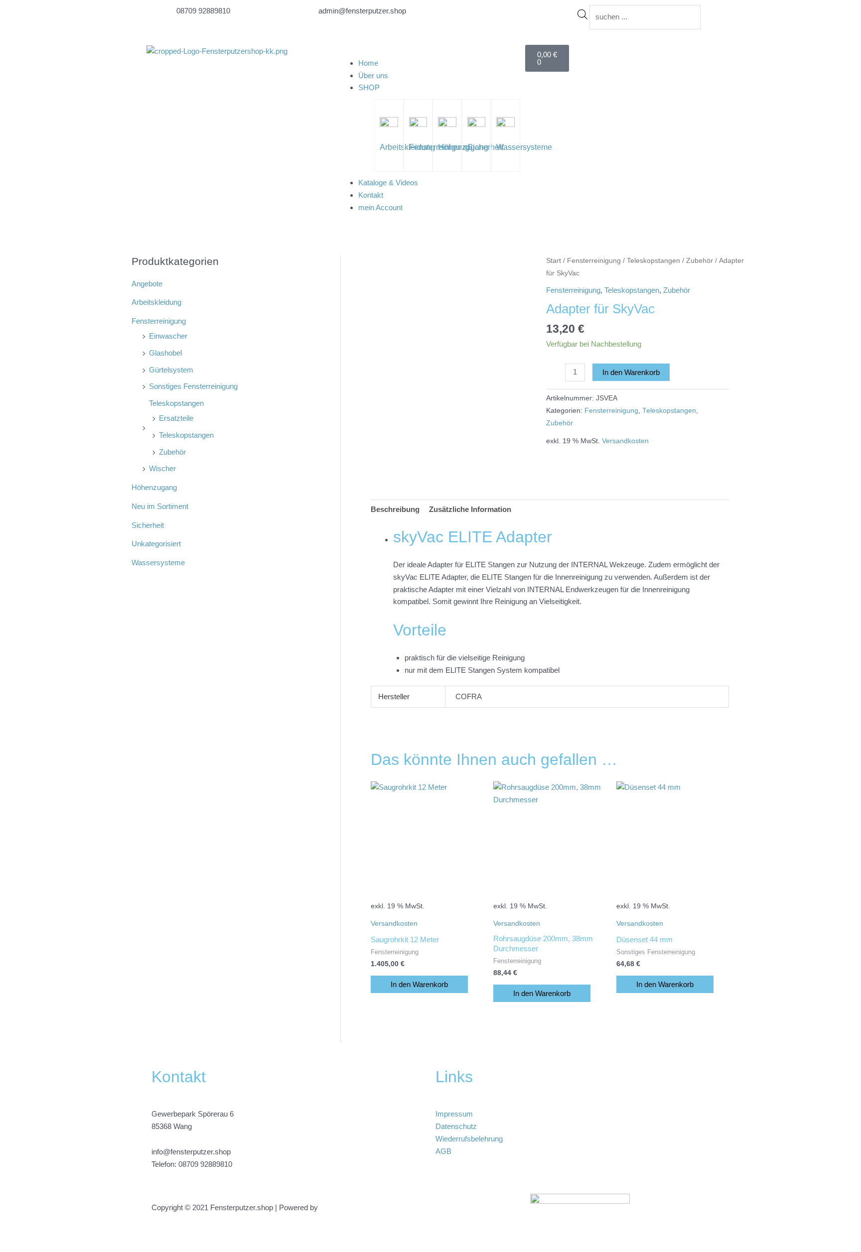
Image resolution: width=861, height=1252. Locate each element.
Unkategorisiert (156, 543)
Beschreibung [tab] (395, 509)
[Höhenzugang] (447, 125)
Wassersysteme (524, 147)
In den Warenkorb (631, 372)
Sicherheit (485, 147)
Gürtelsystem (171, 370)
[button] (430, 51)
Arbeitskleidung (156, 302)
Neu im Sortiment (160, 506)
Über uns (373, 75)
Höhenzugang (154, 487)
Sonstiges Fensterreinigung (193, 386)
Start (553, 260)
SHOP (369, 87)
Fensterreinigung (159, 321)
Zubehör (172, 452)
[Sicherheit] (476, 125)
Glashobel (165, 353)
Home (368, 63)
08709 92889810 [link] (205, 1164)
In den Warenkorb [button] (419, 984)
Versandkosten (625, 441)
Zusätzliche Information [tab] (470, 509)
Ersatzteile (176, 418)
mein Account (380, 207)
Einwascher (168, 336)
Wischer (162, 468)
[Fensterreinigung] (418, 125)
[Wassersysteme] (505, 125)
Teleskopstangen (176, 403)
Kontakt (370, 195)
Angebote (147, 283)
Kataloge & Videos (388, 182)
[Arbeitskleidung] (389, 125)
